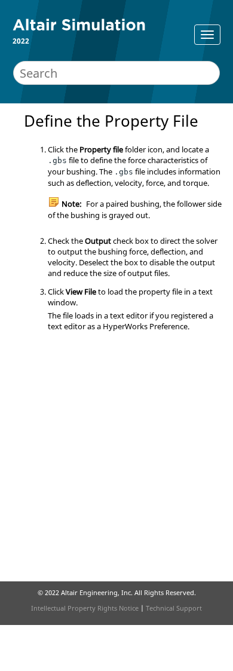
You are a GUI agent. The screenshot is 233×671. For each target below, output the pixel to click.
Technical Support (174, 607)
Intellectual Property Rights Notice (85, 607)
